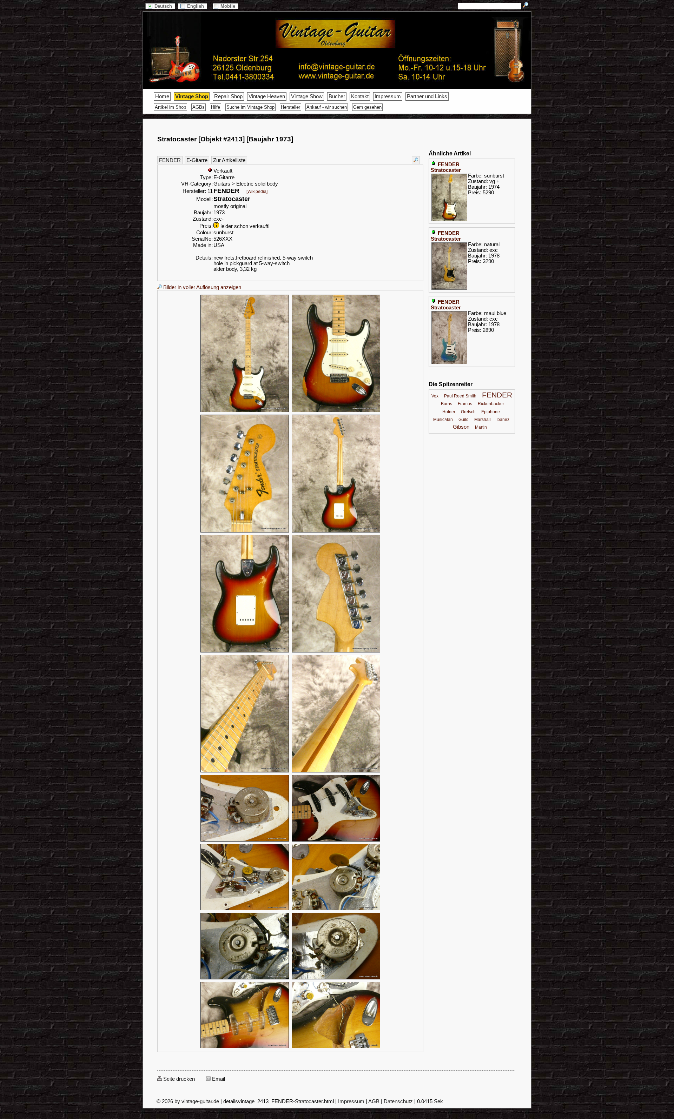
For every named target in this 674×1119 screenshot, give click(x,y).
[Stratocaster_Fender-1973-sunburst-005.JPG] (245, 651)
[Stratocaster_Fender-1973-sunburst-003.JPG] (245, 531)
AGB (373, 1101)
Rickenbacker (491, 403)
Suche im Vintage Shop (250, 107)
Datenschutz (398, 1101)
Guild (463, 419)
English (196, 6)
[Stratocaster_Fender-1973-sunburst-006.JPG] (336, 651)
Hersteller (290, 107)
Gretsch (468, 411)
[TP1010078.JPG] (245, 840)
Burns (446, 403)
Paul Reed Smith (460, 396)
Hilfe (215, 107)
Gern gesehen (367, 107)
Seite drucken (178, 1079)
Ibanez (502, 419)
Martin (481, 427)
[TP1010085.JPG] (336, 1047)
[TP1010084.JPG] (245, 1047)
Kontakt (360, 96)
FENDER (170, 160)
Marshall (482, 419)
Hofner (448, 411)
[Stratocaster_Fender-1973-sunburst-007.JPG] (245, 771)
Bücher (337, 96)
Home (162, 96)
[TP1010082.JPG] (245, 978)
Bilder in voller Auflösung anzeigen (201, 287)
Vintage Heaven (267, 96)
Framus (465, 403)
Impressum (388, 96)
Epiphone (490, 411)
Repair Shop (228, 96)
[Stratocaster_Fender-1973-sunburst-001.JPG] (245, 411)
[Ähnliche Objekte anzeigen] (416, 160)
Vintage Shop (191, 96)
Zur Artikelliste (229, 160)
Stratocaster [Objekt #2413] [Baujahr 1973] (225, 139)
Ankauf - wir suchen (326, 107)
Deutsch (164, 6)
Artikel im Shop (170, 107)
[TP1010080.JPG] (245, 909)
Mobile (228, 6)
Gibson (461, 427)
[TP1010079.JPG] (336, 840)
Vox (434, 396)
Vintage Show (307, 96)
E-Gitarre (196, 160)
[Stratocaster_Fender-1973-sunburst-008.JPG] (336, 771)
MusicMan (443, 419)
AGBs (198, 107)
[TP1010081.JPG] (336, 909)
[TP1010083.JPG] (336, 978)
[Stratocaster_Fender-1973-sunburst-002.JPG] (336, 411)
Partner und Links (427, 96)
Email (218, 1079)
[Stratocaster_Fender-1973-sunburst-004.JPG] (336, 531)
